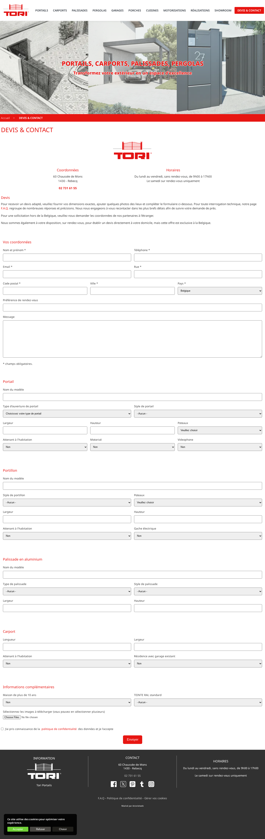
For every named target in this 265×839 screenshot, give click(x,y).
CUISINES (152, 10)
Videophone (185, 439)
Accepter (18, 829)
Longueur (9, 639)
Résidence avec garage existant (154, 656)
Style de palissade (146, 584)
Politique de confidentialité (124, 798)
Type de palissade (14, 584)
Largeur (8, 423)
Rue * (137, 267)
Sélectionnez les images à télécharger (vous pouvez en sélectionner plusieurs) (54, 711)
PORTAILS (41, 10)
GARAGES (117, 10)
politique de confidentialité (59, 729)
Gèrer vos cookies (155, 798)
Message (9, 317)
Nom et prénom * (14, 250)
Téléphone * (142, 250)
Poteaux (183, 423)
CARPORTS (60, 10)
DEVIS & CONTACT (249, 10)
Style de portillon (14, 495)
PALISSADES (79, 10)
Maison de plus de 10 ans (19, 695)
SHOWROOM (223, 10)
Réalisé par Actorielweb (132, 805)
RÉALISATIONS (200, 10)
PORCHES (134, 10)
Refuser (40, 829)
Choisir (63, 829)
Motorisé (96, 439)
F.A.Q (101, 798)
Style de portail (144, 406)
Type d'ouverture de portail (20, 406)
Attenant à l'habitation (17, 439)
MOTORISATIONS (174, 10)
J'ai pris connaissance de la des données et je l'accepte (59, 729)
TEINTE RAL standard (148, 695)
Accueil (5, 118)
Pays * (182, 283)
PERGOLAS (100, 10)
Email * (7, 267)
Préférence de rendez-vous (20, 300)
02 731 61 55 (132, 775)
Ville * (94, 283)
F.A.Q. (5, 208)
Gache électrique (145, 528)
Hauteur (95, 423)
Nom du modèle (13, 389)
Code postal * (12, 283)
